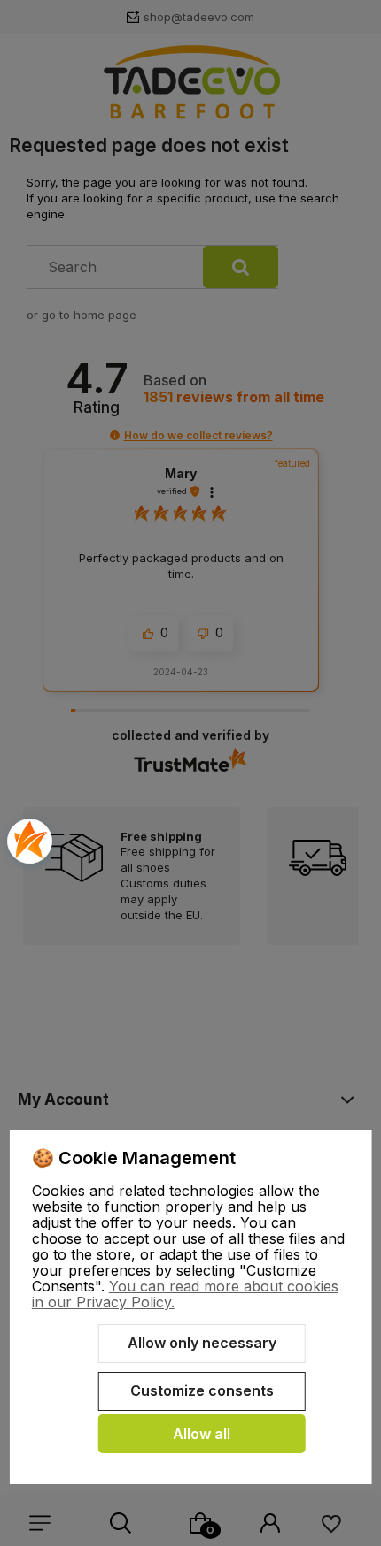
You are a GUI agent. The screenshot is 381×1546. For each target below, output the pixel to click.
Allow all (201, 1434)
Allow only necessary (202, 1343)
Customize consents (202, 1390)
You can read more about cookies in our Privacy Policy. (185, 1294)
